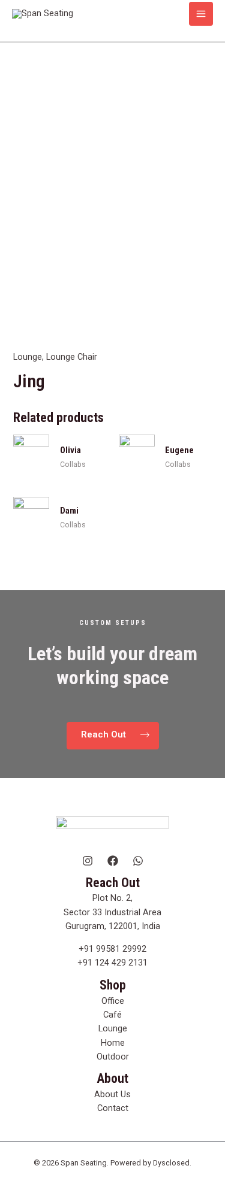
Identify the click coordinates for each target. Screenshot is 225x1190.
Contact (112, 1108)
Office (112, 1000)
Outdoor (113, 1056)
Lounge (27, 356)
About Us (112, 1094)
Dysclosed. (172, 1162)
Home (113, 1042)
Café (112, 1014)
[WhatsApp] (138, 860)
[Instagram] (87, 860)
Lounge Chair (71, 356)
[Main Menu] (201, 14)
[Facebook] (112, 860)
